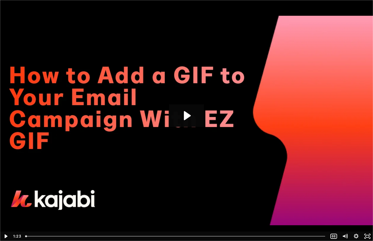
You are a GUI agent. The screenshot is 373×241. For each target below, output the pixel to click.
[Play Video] (5, 236)
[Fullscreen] (367, 236)
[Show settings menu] (356, 236)
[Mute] (345, 236)
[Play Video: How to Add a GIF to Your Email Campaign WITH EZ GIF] (186, 115)
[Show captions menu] (333, 236)
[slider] (175, 236)
